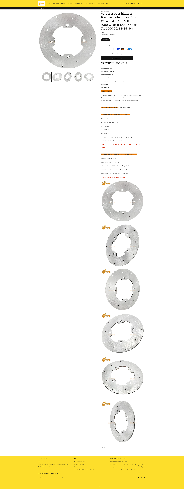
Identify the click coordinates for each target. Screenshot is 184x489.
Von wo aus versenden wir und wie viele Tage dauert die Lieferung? (53, 464)
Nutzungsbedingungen (79, 461)
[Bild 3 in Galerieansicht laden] (68, 77)
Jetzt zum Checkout (117, 58)
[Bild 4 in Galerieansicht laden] (78, 77)
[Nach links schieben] (39, 76)
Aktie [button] (103, 447)
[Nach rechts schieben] (95, 76)
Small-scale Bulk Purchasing (44, 466)
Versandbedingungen (79, 466)
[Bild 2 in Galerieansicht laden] (57, 77)
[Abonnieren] (62, 477)
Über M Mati (41, 461)
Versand (102, 34)
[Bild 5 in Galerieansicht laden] (89, 77)
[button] (59, 3)
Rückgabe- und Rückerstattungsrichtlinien (84, 469)
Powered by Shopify (96, 486)
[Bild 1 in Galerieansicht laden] (46, 77)
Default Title (105, 39)
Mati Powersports (90, 486)
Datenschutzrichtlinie (79, 464)
